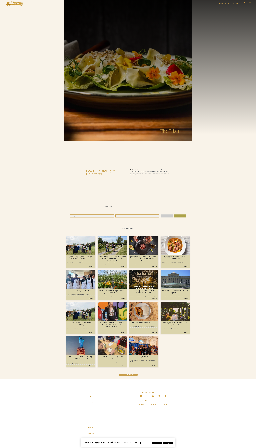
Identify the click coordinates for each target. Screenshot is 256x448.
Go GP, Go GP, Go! (143, 356)
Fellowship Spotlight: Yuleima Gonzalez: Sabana (144, 291)
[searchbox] (128, 206)
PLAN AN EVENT (237, 3)
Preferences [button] (101, 443)
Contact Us (90, 402)
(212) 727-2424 (143, 400)
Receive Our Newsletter (93, 409)
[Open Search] (244, 3)
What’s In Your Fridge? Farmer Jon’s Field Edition (112, 291)
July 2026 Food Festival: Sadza (143, 322)
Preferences (145, 443)
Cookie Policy (91, 433)
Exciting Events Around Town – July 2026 (175, 323)
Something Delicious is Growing (81, 323)
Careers (89, 421)
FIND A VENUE (222, 3)
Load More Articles (128, 374)
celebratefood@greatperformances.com (149, 401)
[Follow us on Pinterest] (153, 397)
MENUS (229, 3)
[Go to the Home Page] (15, 3)
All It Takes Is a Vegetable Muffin (112, 357)
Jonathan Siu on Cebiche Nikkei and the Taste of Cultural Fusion (143, 258)
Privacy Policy (91, 427)
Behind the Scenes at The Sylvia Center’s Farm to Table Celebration (112, 258)
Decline (156, 443)
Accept (167, 443)
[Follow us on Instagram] (147, 397)
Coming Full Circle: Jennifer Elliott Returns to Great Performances (112, 324)
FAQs (89, 415)
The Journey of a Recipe (81, 290)
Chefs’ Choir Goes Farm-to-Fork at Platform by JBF (81, 257)
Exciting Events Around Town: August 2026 (175, 291)
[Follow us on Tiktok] (165, 397)
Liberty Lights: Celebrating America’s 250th (80, 357)
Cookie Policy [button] (125, 442)
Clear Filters (166, 215)
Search (179, 215)
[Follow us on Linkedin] (159, 397)
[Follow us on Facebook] (141, 397)
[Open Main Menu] (249, 3)
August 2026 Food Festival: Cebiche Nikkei (175, 257)
